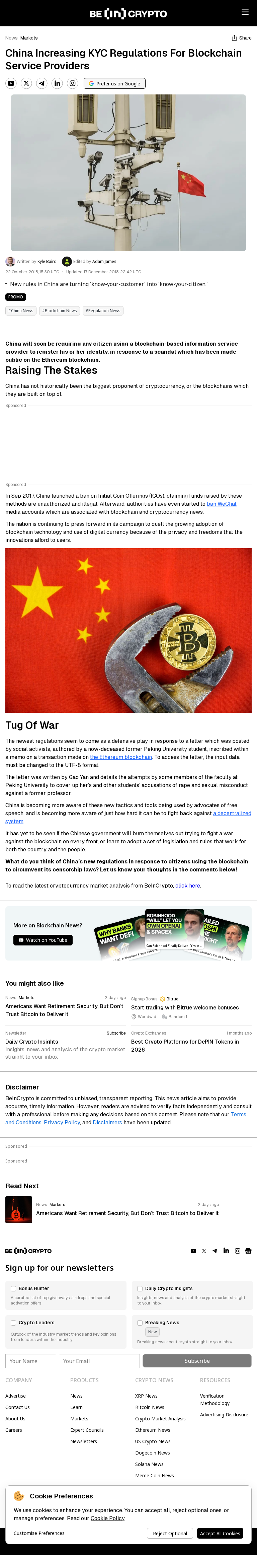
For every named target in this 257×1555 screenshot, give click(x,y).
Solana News (149, 1464)
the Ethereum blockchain (121, 757)
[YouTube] (11, 83)
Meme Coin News (154, 1475)
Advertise (15, 1396)
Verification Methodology (215, 1399)
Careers (13, 1430)
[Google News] (248, 1251)
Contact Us (17, 1407)
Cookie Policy (107, 1518)
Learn (76, 1407)
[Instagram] (72, 83)
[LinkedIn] (57, 83)
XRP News (146, 1396)
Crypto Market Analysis (160, 1418)
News (11, 38)
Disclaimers (107, 1122)
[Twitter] (26, 83)
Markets (29, 38)
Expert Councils (87, 1430)
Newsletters (83, 1441)
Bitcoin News (149, 1407)
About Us (15, 1418)
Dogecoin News (152, 1453)
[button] (65, 1295)
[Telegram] (42, 83)
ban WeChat (222, 503)
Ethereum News (152, 1430)
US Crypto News (153, 1441)
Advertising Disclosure (224, 1414)
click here (187, 885)
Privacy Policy (62, 1122)
